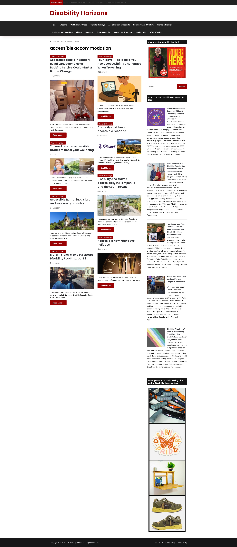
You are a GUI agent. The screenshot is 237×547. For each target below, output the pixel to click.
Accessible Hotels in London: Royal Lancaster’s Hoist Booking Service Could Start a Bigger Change (71, 65)
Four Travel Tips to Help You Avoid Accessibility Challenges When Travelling (119, 63)
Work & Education (164, 25)
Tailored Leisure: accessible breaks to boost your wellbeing (72, 148)
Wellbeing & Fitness (78, 25)
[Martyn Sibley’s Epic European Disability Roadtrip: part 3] (72, 278)
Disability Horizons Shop (62, 32)
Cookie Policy (182, 543)
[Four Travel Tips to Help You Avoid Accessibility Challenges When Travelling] (119, 89)
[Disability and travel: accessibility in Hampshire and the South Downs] (119, 205)
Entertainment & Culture (143, 25)
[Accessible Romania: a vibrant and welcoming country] (72, 221)
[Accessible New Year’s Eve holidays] (119, 263)
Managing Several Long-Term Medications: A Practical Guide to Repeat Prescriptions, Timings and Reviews (105, 2)
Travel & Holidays (97, 25)
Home (54, 41)
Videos (79, 32)
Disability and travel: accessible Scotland (112, 129)
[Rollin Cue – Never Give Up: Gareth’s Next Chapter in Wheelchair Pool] (156, 294)
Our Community (103, 32)
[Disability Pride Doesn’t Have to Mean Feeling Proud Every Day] (156, 346)
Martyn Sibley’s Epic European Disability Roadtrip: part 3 (71, 256)
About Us (89, 32)
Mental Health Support (123, 32)
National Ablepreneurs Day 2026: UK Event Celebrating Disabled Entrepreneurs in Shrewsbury (176, 113)
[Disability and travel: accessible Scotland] (119, 146)
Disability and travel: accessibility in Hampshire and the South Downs (116, 183)
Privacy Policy (170, 543)
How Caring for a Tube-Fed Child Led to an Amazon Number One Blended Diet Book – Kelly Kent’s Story (176, 229)
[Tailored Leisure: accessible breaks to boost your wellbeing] (72, 166)
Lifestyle (63, 25)
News (54, 25)
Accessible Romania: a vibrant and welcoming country (71, 201)
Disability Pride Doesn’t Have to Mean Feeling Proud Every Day (176, 331)
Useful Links (141, 32)
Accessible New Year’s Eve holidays (116, 243)
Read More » (58, 135)
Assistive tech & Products (119, 25)
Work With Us (155, 32)
